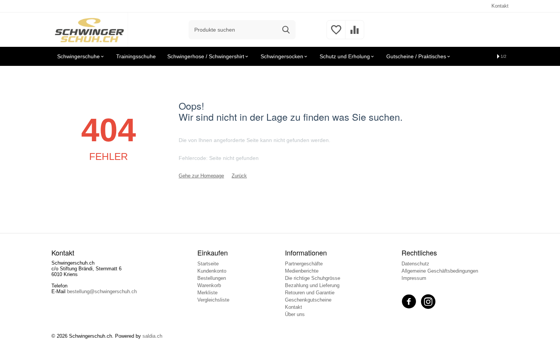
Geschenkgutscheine (308, 300)
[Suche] (286, 29)
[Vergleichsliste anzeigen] (355, 34)
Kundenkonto (211, 271)
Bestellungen (211, 278)
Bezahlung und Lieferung (312, 285)
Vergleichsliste (213, 300)
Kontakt (500, 6)
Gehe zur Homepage (201, 176)
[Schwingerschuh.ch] (89, 29)
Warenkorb (209, 285)
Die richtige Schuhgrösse (312, 278)
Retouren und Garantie (309, 292)
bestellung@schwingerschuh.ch (102, 291)
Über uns (295, 314)
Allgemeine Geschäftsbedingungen (440, 271)
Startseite (208, 264)
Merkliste (207, 292)
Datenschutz (415, 264)
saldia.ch (152, 336)
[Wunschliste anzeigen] (336, 34)
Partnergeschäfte (304, 264)
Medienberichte (301, 271)
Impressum (414, 278)
